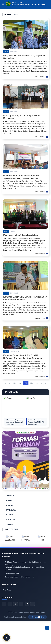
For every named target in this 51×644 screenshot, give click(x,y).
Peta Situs (7, 590)
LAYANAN (10, 496)
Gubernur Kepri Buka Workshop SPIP (21, 176)
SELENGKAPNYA (40, 76)
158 (31, 383)
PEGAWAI (9, 515)
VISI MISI (9, 524)
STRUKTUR (10, 519)
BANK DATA (11, 510)
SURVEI (9, 500)
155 (14, 383)
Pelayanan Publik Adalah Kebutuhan (20, 235)
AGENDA (9, 505)
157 (25, 383)
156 (20, 383)
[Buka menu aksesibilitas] (6, 637)
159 (37, 383)
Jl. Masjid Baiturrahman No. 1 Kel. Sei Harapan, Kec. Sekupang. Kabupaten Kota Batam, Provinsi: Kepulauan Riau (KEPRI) (25, 565)
